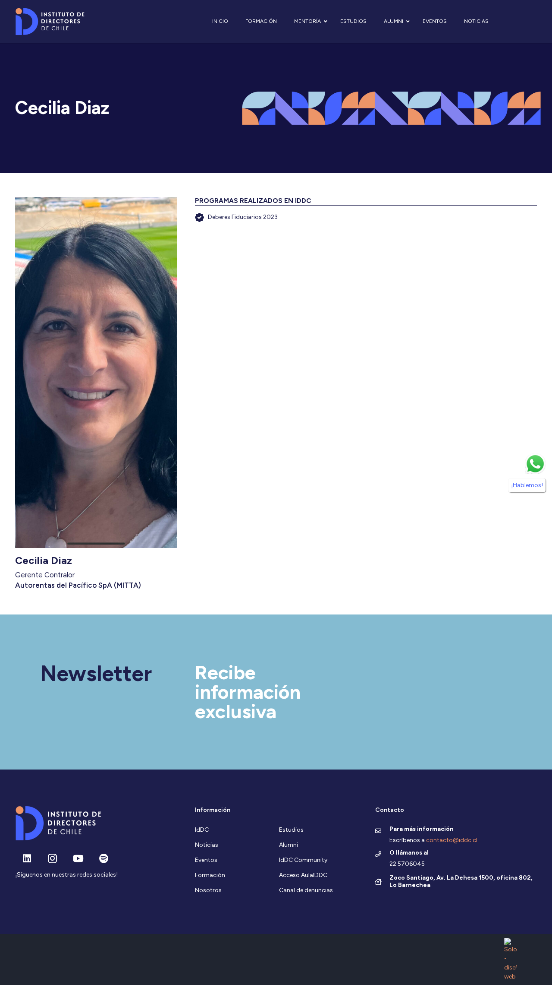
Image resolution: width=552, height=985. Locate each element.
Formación (210, 875)
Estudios (291, 829)
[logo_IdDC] (50, 22)
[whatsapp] (535, 463)
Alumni (288, 845)
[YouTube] (78, 859)
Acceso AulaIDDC (303, 875)
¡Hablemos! (527, 485)
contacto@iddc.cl (451, 840)
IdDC (202, 829)
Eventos (206, 860)
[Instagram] (52, 859)
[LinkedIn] (27, 859)
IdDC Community (303, 860)
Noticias (206, 845)
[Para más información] (382, 831)
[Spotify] (104, 859)
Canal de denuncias (306, 890)
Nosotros (208, 890)
